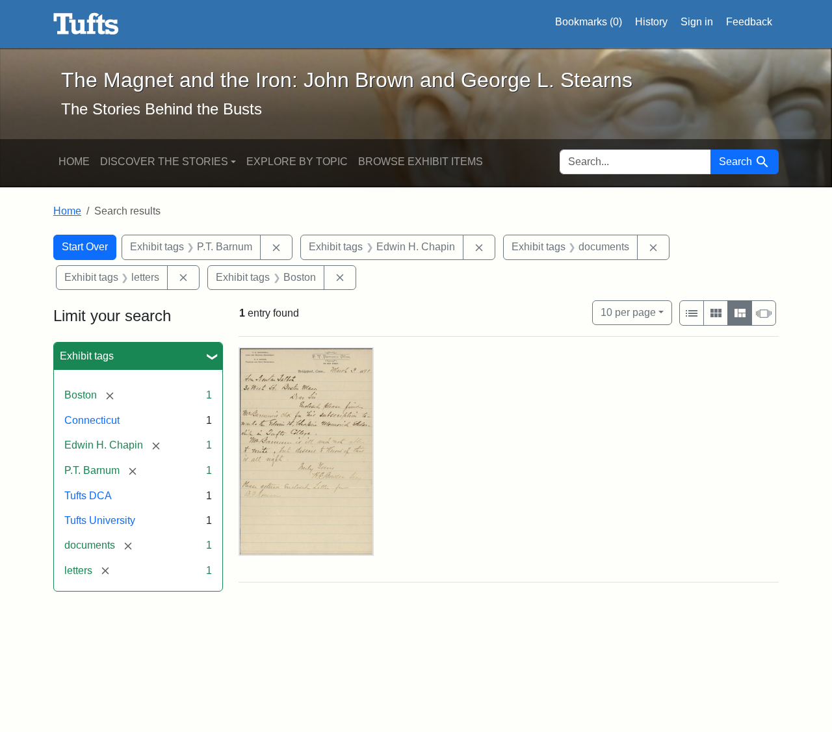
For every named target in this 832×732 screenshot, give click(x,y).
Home (74, 161)
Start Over (85, 246)
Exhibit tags (87, 355)
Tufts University (99, 520)
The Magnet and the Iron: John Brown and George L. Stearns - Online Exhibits (86, 24)
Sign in (697, 21)
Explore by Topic (297, 161)
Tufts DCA (88, 495)
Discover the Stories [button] (164, 161)
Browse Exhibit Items (420, 161)
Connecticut (92, 420)
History (651, 21)
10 (628, 312)
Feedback (749, 21)
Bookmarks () (588, 21)
